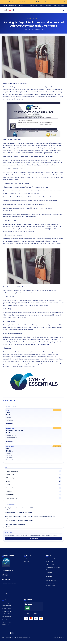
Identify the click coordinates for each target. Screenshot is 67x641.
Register (48, 5)
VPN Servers (5, 625)
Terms (60, 637)
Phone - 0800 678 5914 (32, 5)
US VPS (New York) (7, 611)
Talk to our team (33, 538)
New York (26, 561)
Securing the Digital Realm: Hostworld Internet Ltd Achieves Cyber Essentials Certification (30, 516)
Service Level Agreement (53, 567)
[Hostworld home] (8, 10)
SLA (64, 637)
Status (54, 5)
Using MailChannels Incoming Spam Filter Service (18, 512)
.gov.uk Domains (50, 585)
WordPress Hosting (33, 498)
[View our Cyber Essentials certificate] (6, 562)
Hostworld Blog (33, 19)
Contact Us (49, 570)
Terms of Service (50, 564)
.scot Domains (50, 583)
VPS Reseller (5, 619)
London (26, 559)
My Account (61, 5)
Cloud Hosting (33, 474)
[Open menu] (63, 10)
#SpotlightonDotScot (33, 471)
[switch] (12, 633)
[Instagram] (6, 574)
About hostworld (50, 559)
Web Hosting (5, 603)
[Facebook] (3, 574)
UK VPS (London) (6, 608)
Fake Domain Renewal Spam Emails (15, 524)
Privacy (56, 637)
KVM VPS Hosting (6, 616)
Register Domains (51, 580)
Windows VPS (6, 614)
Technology (33, 491)
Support (42, 5)
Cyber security (7, 83)
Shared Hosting (33, 488)
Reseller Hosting (6, 605)
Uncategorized (22, 83)
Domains (33, 481)
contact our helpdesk (42, 344)
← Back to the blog (9, 400)
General (15, 83)
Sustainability (49, 572)
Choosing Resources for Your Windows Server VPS (19, 508)
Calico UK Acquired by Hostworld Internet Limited (19, 520)
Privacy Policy (49, 561)
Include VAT (5, 633)
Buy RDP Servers (6, 622)
